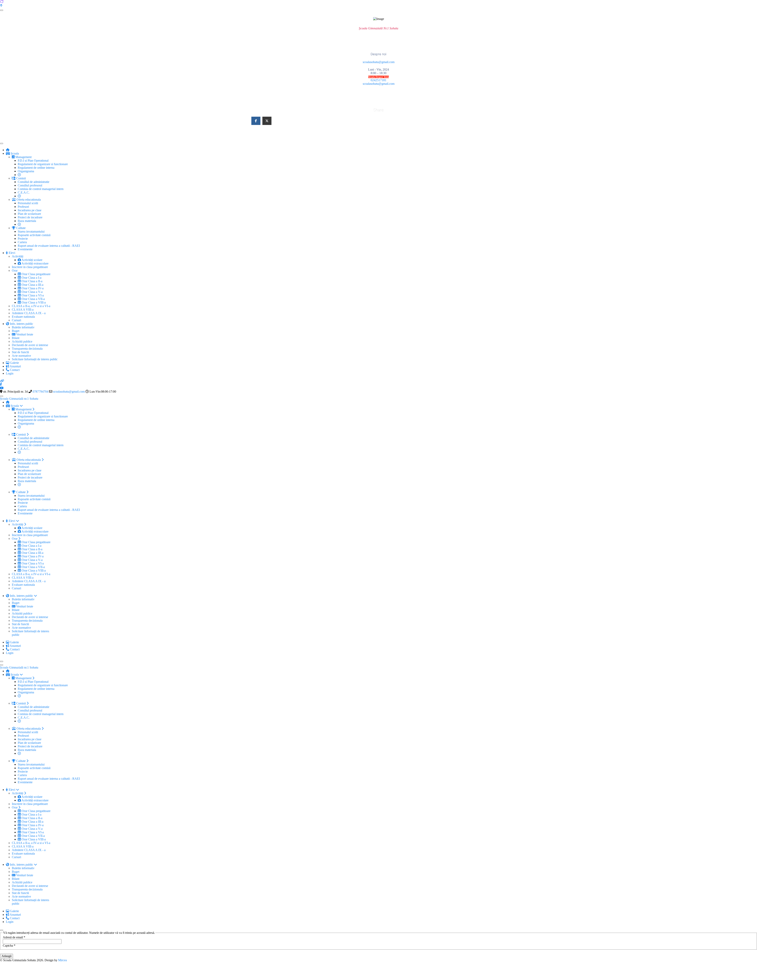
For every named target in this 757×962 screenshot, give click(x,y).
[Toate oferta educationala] (19, 224)
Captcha (9, 945)
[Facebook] (1, 384)
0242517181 (378, 80)
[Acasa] (7, 150)
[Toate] (19, 196)
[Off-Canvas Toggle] (1, 10)
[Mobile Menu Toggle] (1, 143)
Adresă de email (14, 937)
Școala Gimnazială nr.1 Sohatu (19, 398)
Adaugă (6, 956)
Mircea (62, 960)
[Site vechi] (2, 381)
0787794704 (40, 391)
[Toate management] (19, 174)
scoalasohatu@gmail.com (378, 62)
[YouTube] (2, 388)
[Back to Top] (1, 5)
